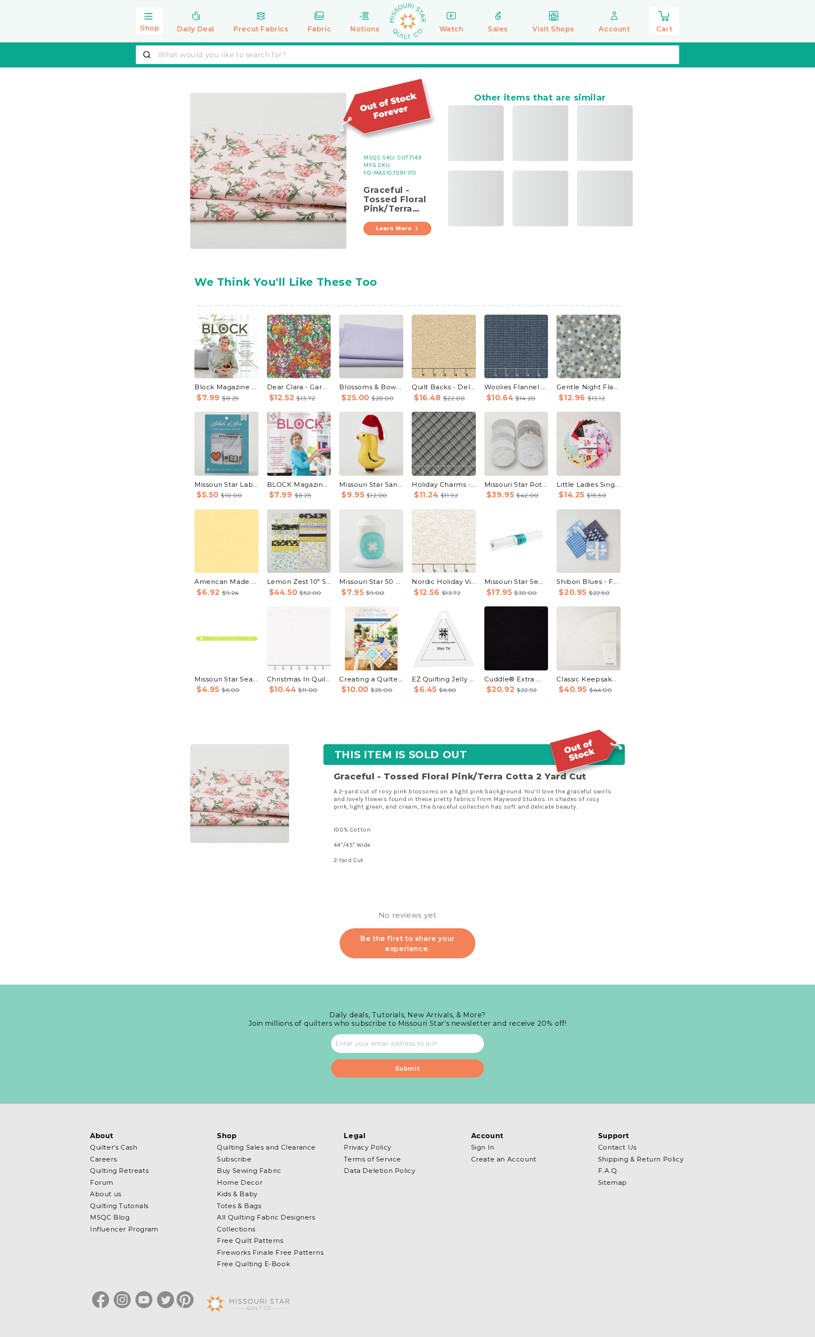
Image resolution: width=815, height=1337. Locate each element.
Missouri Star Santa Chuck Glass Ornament (371, 484)
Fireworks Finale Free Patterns (270, 1252)
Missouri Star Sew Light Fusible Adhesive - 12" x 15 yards (516, 582)
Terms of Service (372, 1159)
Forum (101, 1182)
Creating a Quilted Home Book (371, 679)
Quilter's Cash (113, 1147)
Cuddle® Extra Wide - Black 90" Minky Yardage (516, 679)
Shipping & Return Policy (640, 1159)
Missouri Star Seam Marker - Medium (226, 679)
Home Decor (239, 1182)
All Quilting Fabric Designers (266, 1217)
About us (105, 1194)
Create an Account (504, 1159)
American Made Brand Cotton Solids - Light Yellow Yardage (226, 582)
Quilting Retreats (119, 1171)
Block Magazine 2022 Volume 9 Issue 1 (226, 387)
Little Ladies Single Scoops (588, 484)
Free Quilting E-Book (253, 1264)
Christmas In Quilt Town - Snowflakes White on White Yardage (299, 679)
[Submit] (148, 54)
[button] (149, 20)
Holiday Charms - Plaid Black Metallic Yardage (444, 484)
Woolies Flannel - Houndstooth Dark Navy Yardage (516, 387)
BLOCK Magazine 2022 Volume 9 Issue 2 (299, 484)
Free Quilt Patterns (250, 1241)
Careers (103, 1159)
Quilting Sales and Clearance (266, 1147)
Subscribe (234, 1159)
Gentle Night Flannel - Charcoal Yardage (588, 387)
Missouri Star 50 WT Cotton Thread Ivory (371, 582)
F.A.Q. (608, 1171)
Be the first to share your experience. (407, 943)
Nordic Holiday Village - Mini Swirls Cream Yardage (444, 582)
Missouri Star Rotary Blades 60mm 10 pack (516, 484)
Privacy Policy (367, 1147)
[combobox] (407, 54)
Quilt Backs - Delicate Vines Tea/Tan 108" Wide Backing (444, 387)
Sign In (483, 1147)
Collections (236, 1229)
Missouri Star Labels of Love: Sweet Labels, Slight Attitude (226, 484)
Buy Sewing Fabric (249, 1171)
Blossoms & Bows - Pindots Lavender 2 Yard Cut (371, 387)
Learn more (394, 228)
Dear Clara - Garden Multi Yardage (299, 387)
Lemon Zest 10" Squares (299, 582)
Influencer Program (124, 1229)
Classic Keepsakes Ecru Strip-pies (588, 679)
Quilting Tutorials (119, 1205)
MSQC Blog (109, 1217)
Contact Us (617, 1147)
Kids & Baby (237, 1194)
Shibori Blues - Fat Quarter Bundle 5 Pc (588, 582)
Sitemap (612, 1182)
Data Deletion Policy (379, 1171)
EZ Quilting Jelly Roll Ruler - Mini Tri (444, 679)
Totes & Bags (239, 1205)
